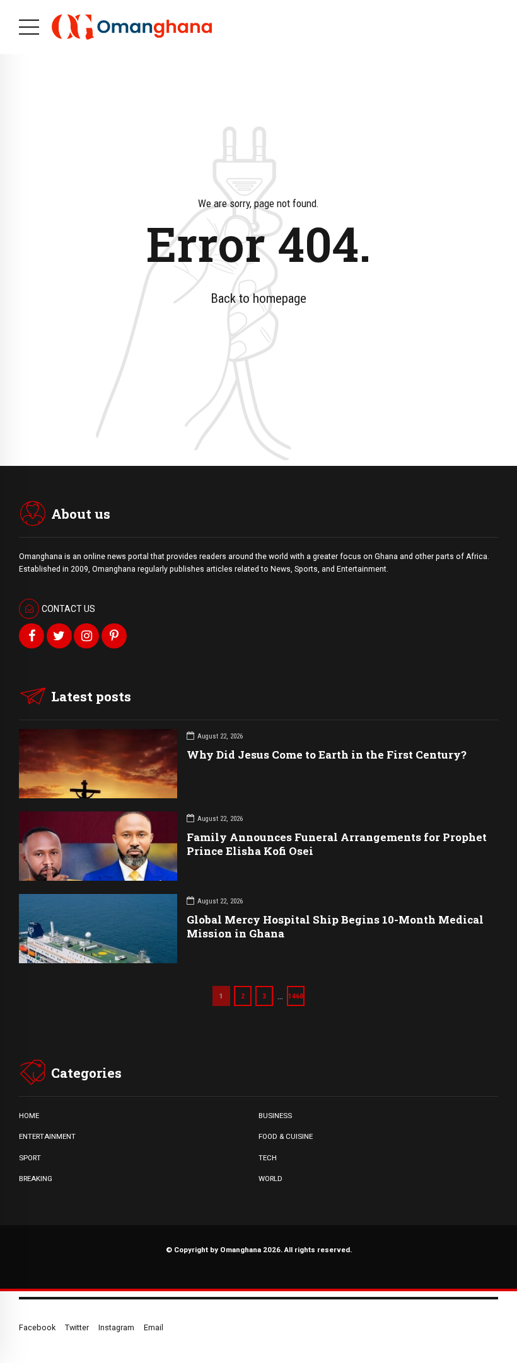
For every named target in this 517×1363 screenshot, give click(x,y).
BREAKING (35, 1178)
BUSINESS (275, 1115)
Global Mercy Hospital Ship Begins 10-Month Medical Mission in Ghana (335, 926)
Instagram (116, 1327)
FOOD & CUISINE (285, 1136)
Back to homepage (258, 298)
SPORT (30, 1157)
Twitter (77, 1327)
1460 (295, 996)
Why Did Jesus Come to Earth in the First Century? (327, 754)
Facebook (37, 1327)
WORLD (270, 1178)
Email (153, 1327)
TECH (267, 1157)
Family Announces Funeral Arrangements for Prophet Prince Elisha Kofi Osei (337, 844)
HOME (29, 1115)
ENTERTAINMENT (47, 1136)
